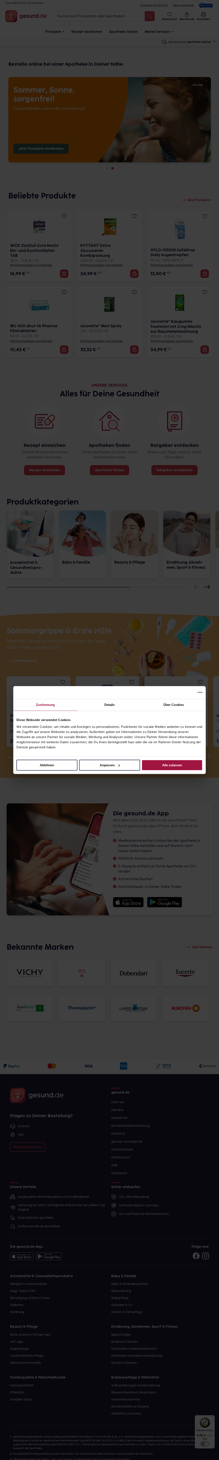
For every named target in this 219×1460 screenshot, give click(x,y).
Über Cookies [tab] (173, 705)
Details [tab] (109, 705)
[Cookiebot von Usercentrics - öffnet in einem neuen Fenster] (184, 692)
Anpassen (107, 765)
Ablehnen (47, 765)
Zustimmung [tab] (45, 705)
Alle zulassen (172, 765)
